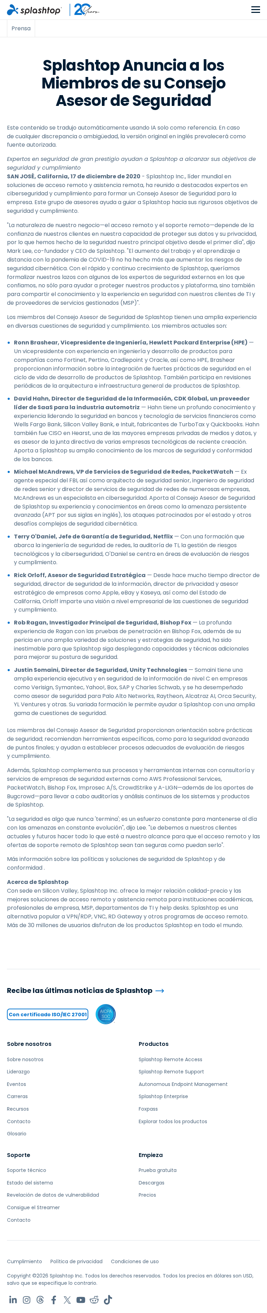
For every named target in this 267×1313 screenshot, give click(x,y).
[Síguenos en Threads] (40, 1300)
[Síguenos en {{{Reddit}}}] (94, 1300)
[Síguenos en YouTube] (81, 1300)
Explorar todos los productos (173, 1121)
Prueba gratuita (158, 1170)
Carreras (17, 1096)
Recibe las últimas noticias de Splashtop (80, 990)
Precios (147, 1194)
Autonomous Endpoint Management (183, 1084)
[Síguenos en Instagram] (27, 1300)
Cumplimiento (24, 1261)
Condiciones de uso (135, 1261)
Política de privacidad (76, 1261)
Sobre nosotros (29, 1044)
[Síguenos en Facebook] (54, 1300)
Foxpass (148, 1108)
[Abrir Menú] (255, 10)
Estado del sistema (30, 1182)
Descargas (151, 1182)
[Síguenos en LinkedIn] (13, 1300)
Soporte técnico (26, 1170)
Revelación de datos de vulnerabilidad (53, 1194)
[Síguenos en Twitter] (67, 1300)
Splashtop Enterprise (163, 1096)
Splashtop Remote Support (171, 1071)
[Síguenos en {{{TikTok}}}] (108, 1300)
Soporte (18, 1155)
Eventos (16, 1084)
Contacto (19, 1121)
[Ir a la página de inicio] (34, 9)
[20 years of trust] (81, 9)
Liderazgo (18, 1071)
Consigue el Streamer (33, 1207)
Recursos (18, 1108)
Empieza (151, 1155)
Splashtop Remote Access (170, 1059)
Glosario (16, 1133)
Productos (154, 1044)
